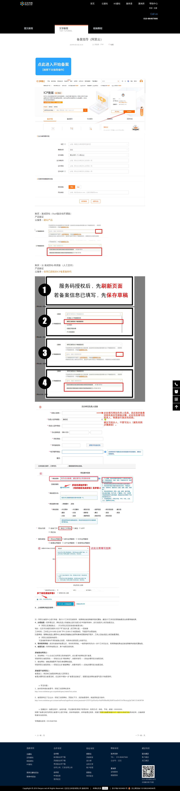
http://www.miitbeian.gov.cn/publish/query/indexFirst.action (56, 691)
